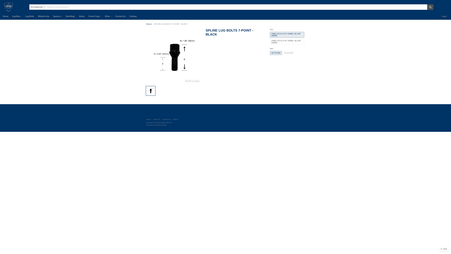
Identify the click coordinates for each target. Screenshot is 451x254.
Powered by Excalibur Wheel (156, 125)
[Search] (430, 7)
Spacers (57, 16)
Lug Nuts (16, 16)
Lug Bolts (29, 16)
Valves (82, 16)
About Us (156, 119)
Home (5, 16)
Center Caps (94, 16)
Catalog (133, 16)
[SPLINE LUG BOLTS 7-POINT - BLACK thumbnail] (150, 90)
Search (175, 119)
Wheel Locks (43, 16)
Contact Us (120, 16)
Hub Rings (70, 16)
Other (108, 16)
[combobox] (236, 7)
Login (444, 16)
